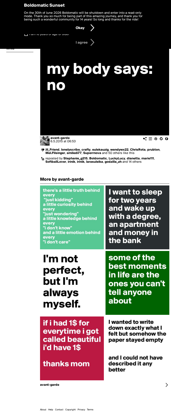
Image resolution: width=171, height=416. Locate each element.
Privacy (81, 409)
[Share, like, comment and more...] (72, 249)
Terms (90, 409)
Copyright (70, 409)
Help (50, 409)
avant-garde (60, 138)
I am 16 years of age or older (49, 34)
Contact (59, 409)
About (43, 409)
